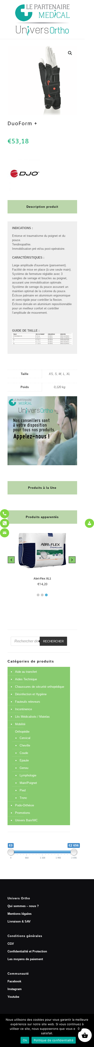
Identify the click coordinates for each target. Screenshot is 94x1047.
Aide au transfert (26, 671)
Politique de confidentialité (53, 1040)
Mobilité (20, 724)
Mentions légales (19, 913)
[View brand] (25, 190)
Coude (24, 753)
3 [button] (46, 595)
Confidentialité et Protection (27, 951)
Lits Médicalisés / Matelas (32, 716)
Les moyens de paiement (25, 959)
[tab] (38, 594)
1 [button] (38, 595)
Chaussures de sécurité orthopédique (39, 686)
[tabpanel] (42, 560)
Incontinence (23, 709)
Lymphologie (28, 775)
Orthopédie (22, 731)
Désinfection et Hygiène (31, 694)
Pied (23, 790)
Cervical (25, 738)
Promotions (22, 813)
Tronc (23, 798)
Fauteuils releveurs (27, 701)
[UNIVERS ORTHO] (42, 19)
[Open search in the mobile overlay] (39, 641)
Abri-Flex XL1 (42, 578)
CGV (11, 943)
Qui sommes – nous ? (23, 906)
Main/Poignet (28, 783)
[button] (70, 53)
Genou (24, 768)
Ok (25, 1040)
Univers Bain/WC (26, 820)
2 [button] (42, 595)
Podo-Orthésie (24, 805)
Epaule (24, 760)
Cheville (25, 745)
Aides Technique (26, 679)
